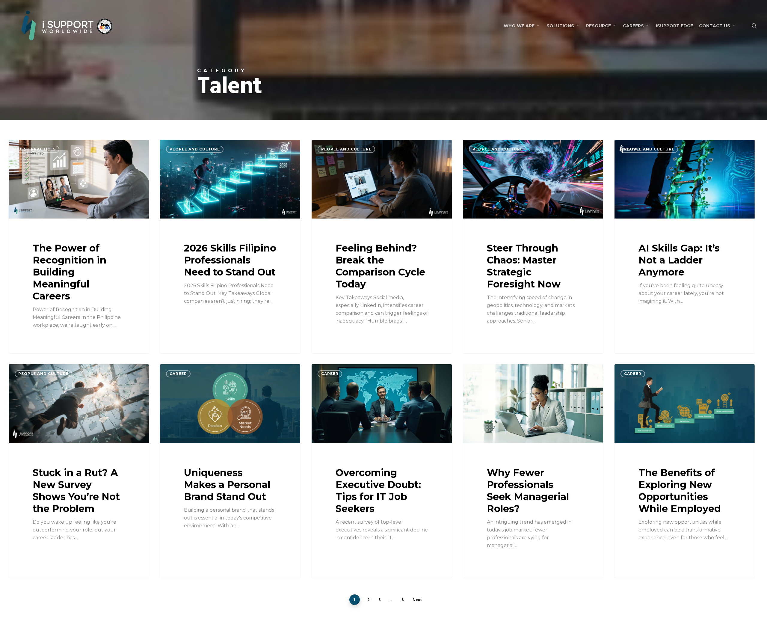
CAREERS (633, 25)
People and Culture (195, 149)
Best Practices (37, 149)
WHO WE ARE (519, 25)
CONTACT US (714, 25)
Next (417, 599)
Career (178, 373)
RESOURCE (598, 25)
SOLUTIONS (560, 25)
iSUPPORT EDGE (674, 25)
